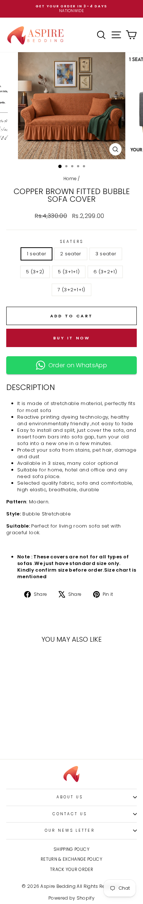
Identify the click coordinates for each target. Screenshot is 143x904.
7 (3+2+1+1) (71, 289)
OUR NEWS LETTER (69, 830)
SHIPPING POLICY (71, 849)
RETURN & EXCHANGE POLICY (71, 859)
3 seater (106, 253)
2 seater (70, 253)
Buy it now (71, 338)
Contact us (69, 814)
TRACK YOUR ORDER (71, 869)
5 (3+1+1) (69, 271)
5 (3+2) (35, 271)
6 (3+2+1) (105, 271)
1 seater (37, 253)
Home (70, 179)
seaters (71, 241)
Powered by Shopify (71, 898)
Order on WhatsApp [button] (76, 365)
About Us (69, 797)
